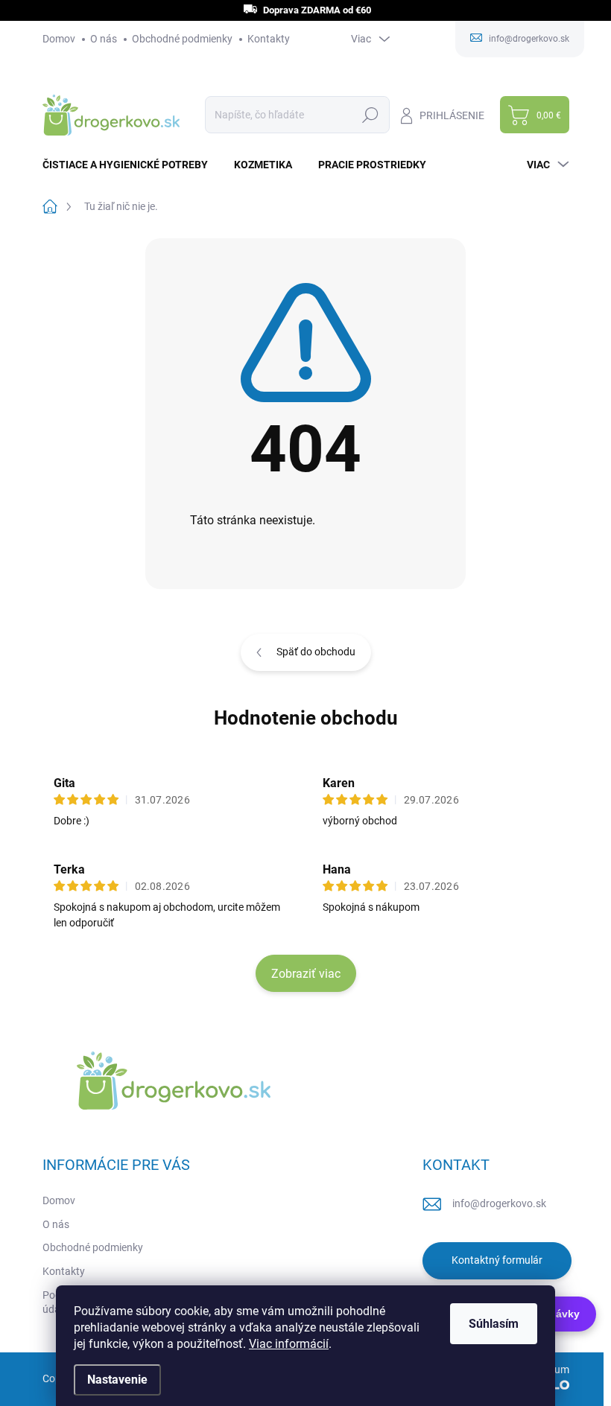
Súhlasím (494, 1324)
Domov (58, 39)
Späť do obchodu (315, 652)
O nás (103, 39)
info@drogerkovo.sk (499, 1203)
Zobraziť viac (306, 974)
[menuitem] (130, 164)
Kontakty (268, 39)
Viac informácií (289, 1344)
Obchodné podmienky (182, 39)
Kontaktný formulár (497, 1260)
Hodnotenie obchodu (306, 718)
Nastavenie (117, 1379)
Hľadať (371, 115)
